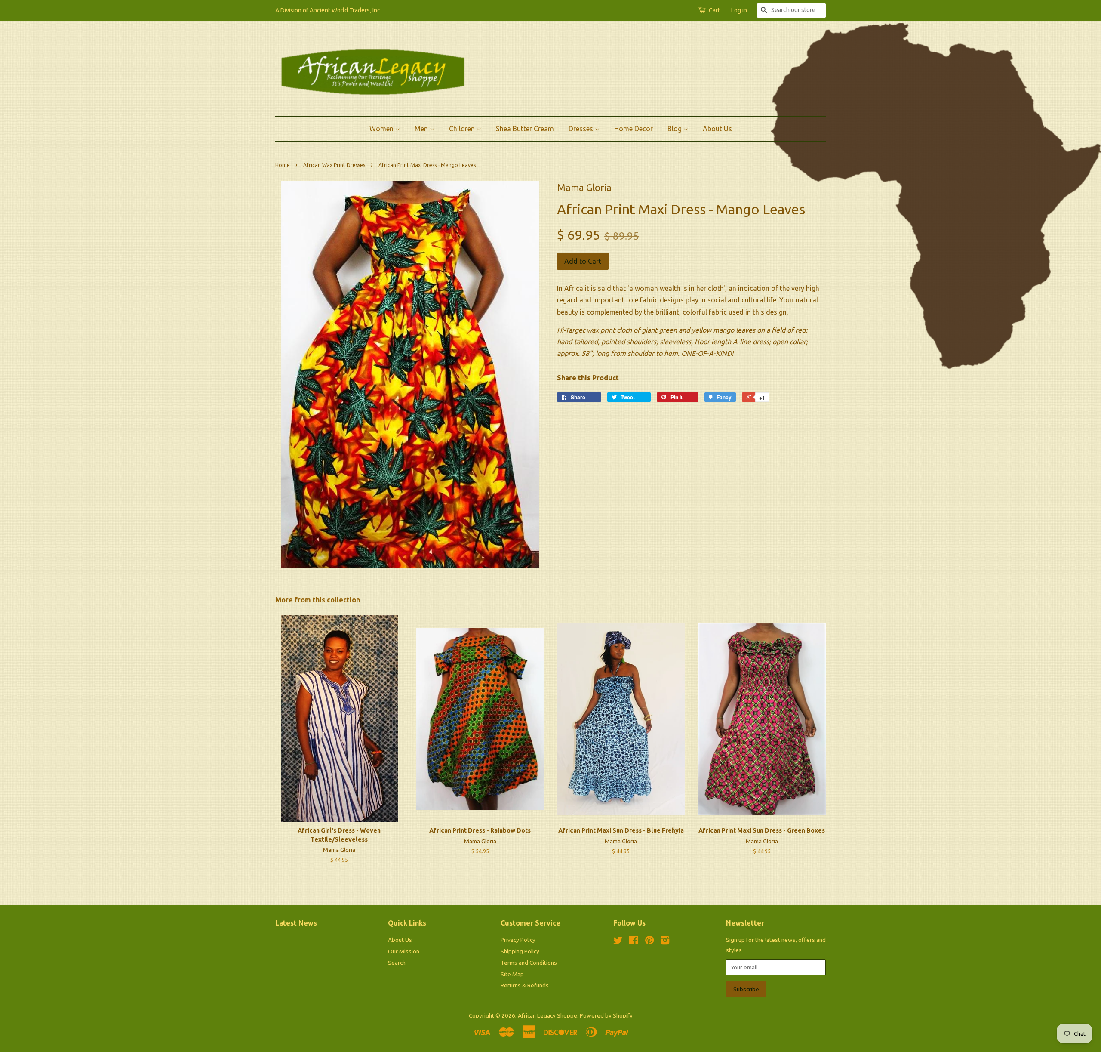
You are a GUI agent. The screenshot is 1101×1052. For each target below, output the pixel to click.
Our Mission (403, 951)
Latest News (296, 923)
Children (463, 129)
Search (397, 962)
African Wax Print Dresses (334, 165)
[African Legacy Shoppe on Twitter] (618, 941)
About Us (717, 129)
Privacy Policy (518, 939)
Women (382, 129)
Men (422, 129)
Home (282, 165)
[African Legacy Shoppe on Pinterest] (649, 941)
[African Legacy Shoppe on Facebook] (634, 941)
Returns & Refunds (525, 985)
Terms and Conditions (529, 962)
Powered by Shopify (606, 1015)
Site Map (512, 974)
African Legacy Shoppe (547, 1015)
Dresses (582, 129)
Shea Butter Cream (525, 129)
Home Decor (633, 129)
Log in (739, 10)
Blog (675, 129)
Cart (714, 10)
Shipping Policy (520, 951)
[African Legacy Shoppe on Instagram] (665, 941)
